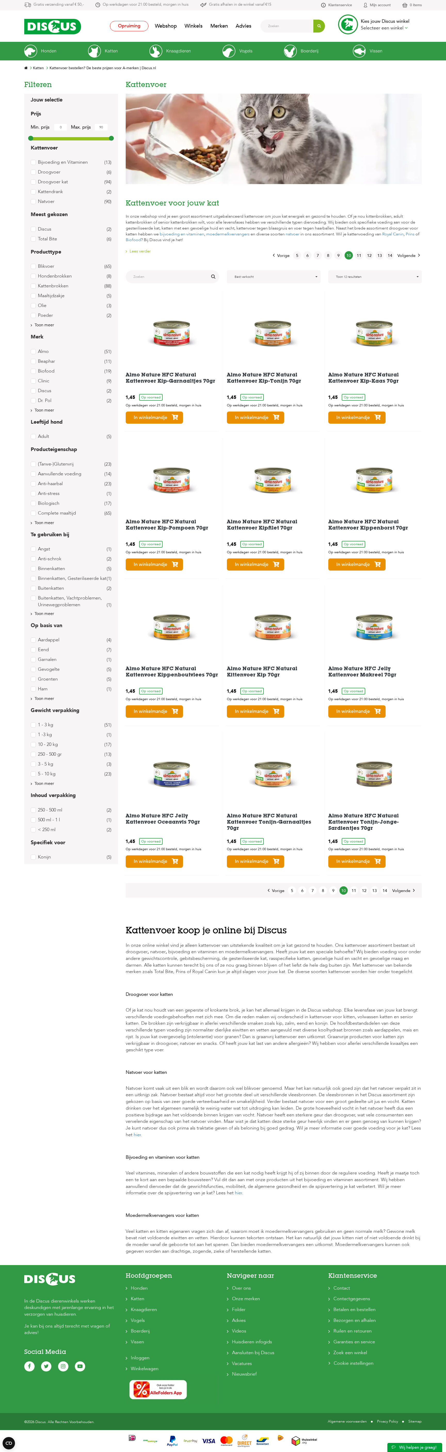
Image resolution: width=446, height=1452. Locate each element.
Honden (139, 1288)
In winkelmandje (150, 417)
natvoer (292, 234)
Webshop (166, 25)
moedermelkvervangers (228, 234)
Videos (239, 1331)
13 (379, 255)
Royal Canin (393, 234)
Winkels (194, 25)
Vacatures (242, 1363)
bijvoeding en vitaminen (182, 234)
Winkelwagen (144, 1369)
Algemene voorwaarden (347, 1421)
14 (390, 255)
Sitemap (415, 1421)
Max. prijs (81, 127)
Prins (410, 234)
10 (348, 255)
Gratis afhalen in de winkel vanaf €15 (240, 4)
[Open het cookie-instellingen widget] (9, 1443)
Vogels (138, 1320)
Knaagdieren (144, 1309)
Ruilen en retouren (352, 1331)
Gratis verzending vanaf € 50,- (59, 4)
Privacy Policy (387, 1421)
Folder (238, 1309)
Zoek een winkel (350, 1353)
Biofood (133, 240)
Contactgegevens (351, 1299)
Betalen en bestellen (354, 1309)
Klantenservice (340, 5)
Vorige (283, 255)
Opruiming (129, 26)
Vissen (137, 1342)
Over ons (241, 1288)
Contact (341, 1288)
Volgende (406, 255)
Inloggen (140, 1358)
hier (137, 1135)
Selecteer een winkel (383, 28)
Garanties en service (354, 1342)
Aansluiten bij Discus (253, 1353)
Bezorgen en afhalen (354, 1320)
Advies (243, 25)
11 (359, 255)
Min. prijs (40, 127)
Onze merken (246, 1299)
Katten (137, 1299)
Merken (219, 25)
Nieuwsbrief (244, 1374)
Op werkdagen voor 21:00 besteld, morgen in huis (145, 4)
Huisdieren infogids (252, 1342)
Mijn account (380, 5)
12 (369, 255)
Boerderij (140, 1331)
